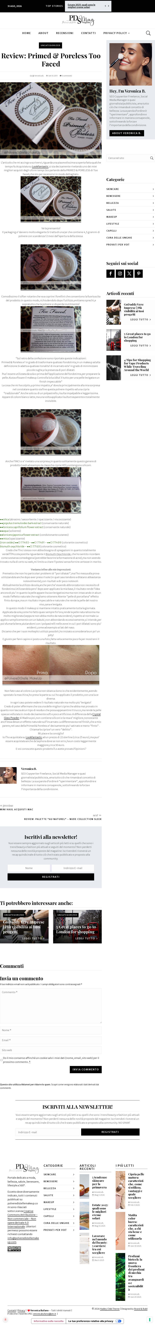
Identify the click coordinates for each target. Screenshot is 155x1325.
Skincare (112, 189)
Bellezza (112, 203)
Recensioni (65, 33)
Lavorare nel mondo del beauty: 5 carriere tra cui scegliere (85, 5)
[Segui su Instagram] (120, 274)
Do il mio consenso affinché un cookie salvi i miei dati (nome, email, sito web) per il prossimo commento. (51, 1059)
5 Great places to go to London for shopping (76, 929)
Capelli (111, 230)
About (43, 33)
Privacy (21, 1310)
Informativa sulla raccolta (48, 1321)
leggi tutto (32, 938)
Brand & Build (140, 1308)
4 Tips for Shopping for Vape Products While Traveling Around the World (137, 365)
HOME (26, 33)
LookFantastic (40, 166)
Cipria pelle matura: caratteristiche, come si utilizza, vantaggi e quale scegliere (136, 1185)
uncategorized (50, 45)
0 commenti (67, 76)
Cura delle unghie (119, 237)
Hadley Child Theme (110, 1308)
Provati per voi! (117, 244)
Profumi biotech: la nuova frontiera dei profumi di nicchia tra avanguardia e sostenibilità (136, 1272)
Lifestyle (112, 223)
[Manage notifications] (5, 1319)
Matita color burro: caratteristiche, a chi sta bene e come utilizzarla (135, 1226)
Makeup (111, 217)
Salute (111, 210)
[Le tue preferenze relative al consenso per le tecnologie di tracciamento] (150, 1320)
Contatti (88, 33)
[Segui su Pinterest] (139, 274)
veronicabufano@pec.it (44, 1313)
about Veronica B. (126, 133)
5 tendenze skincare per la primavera (99, 1182)
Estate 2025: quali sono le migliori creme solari (100, 1211)
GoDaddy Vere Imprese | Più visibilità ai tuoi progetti (23, 926)
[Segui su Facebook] (110, 274)
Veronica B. (39, 76)
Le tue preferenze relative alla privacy (90, 1321)
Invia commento (86, 1069)
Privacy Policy (115, 33)
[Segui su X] (129, 274)
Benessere (113, 196)
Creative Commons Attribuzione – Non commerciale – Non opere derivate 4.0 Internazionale (23, 1219)
